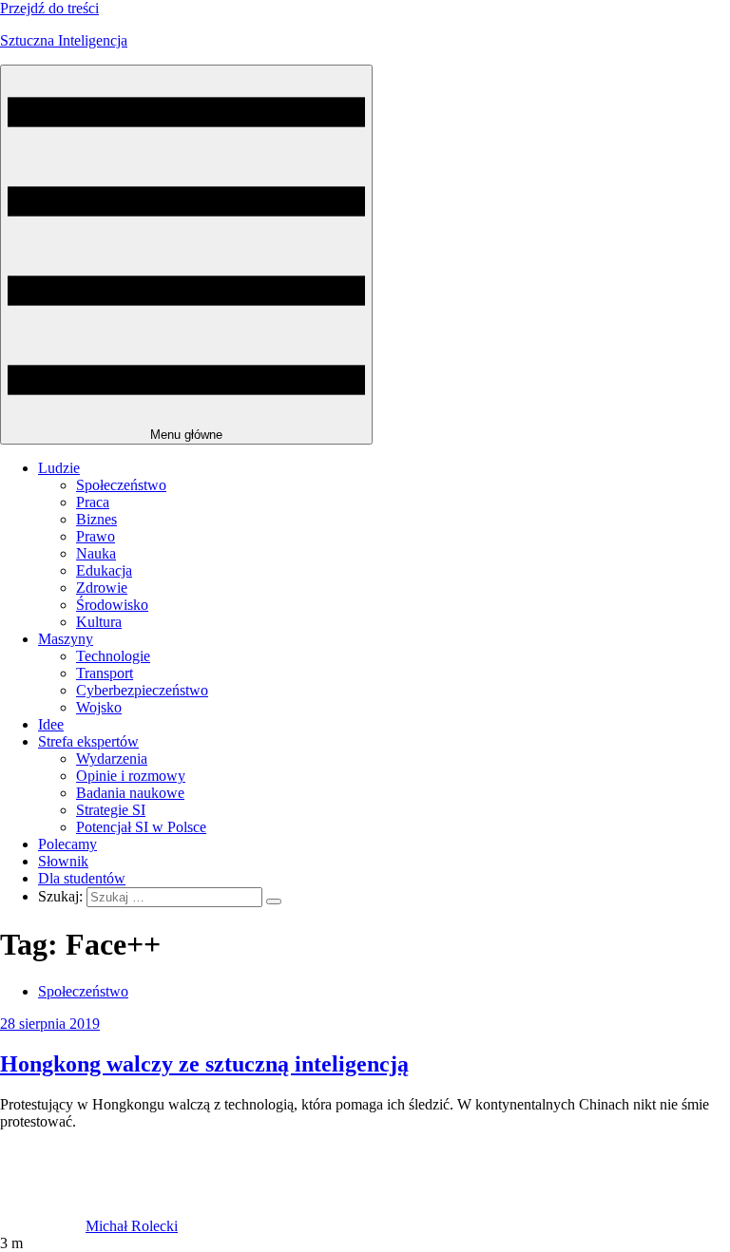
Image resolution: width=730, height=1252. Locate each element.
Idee (51, 724)
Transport (104, 673)
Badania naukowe (130, 793)
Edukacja (104, 570)
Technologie (113, 656)
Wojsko (99, 707)
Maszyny (65, 639)
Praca (92, 502)
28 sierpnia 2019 (50, 1023)
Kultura (99, 622)
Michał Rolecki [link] (132, 1226)
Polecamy (67, 844)
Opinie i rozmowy (130, 776)
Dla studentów (81, 878)
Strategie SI (110, 810)
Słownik (63, 861)
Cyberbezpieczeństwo (142, 690)
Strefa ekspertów (88, 741)
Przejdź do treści (49, 8)
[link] (43, 1226)
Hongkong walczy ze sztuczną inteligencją (204, 1064)
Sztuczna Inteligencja (63, 40)
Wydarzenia (111, 758)
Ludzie (59, 468)
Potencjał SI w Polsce (141, 827)
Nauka (96, 553)
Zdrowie (101, 587)
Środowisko (112, 605)
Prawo (95, 536)
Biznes (96, 519)
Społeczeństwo (121, 485)
